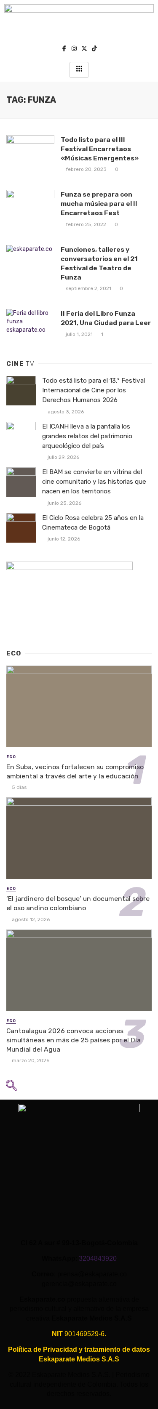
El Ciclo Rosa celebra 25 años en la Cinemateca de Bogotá (93, 522)
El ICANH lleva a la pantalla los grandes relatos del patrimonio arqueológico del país (87, 436)
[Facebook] (64, 49)
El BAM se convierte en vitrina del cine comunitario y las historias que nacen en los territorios (94, 481)
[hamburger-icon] (79, 70)
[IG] (74, 49)
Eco (11, 757)
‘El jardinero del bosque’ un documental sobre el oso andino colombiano (78, 903)
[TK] (94, 49)
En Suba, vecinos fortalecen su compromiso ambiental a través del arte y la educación (75, 771)
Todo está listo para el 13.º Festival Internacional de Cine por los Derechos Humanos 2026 (93, 390)
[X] (84, 49)
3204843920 (98, 1258)
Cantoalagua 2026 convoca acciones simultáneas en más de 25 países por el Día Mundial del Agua (73, 1040)
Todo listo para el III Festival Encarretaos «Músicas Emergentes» (100, 149)
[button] (11, 1088)
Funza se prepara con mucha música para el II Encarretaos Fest (99, 203)
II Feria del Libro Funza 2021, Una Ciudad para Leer (106, 318)
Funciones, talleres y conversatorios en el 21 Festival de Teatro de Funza (99, 263)
